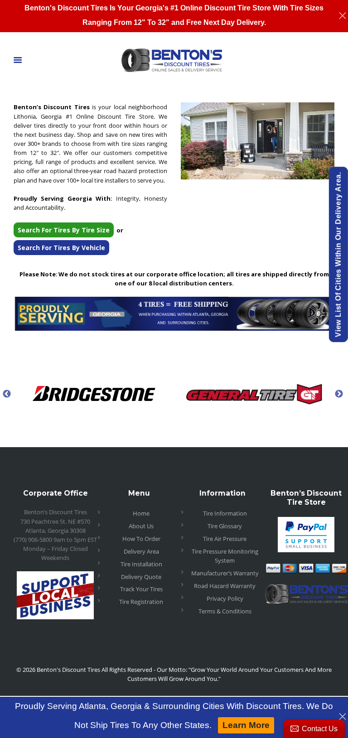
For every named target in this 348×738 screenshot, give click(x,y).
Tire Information (225, 513)
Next (338, 393)
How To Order (141, 539)
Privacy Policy (225, 598)
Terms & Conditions (224, 611)
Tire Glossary (225, 526)
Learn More (246, 725)
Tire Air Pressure (224, 539)
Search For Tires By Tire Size (64, 230)
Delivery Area (141, 551)
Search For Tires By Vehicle (61, 247)
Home (141, 513)
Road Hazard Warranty (225, 586)
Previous (6, 393)
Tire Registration (141, 602)
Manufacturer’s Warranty (225, 573)
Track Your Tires (141, 589)
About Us (141, 526)
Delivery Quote (141, 577)
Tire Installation (141, 564)
